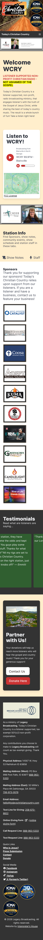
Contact (7, 854)
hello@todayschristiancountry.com (21, 802)
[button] (39, 34)
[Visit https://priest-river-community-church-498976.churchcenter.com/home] (11, 214)
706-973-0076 (10, 792)
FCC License (10, 195)
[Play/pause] (10, 157)
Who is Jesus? (11, 848)
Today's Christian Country (15, 34)
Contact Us (18, 671)
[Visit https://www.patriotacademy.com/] (21, 44)
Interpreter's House (28, 926)
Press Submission (12, 851)
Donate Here (18, 681)
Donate (7, 858)
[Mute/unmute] (18, 165)
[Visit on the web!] (21, 313)
